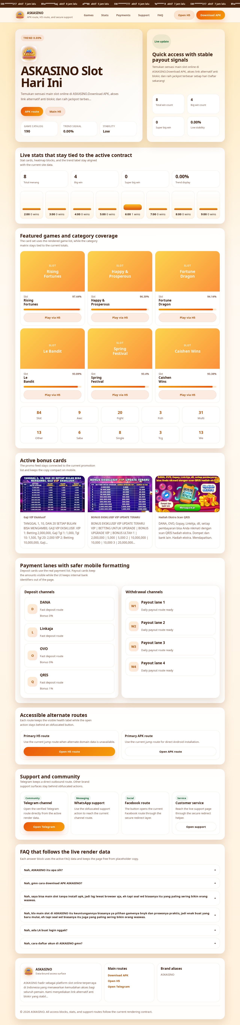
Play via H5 (52, 317)
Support (144, 15)
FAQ (160, 15)
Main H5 (55, 111)
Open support (196, 827)
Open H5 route (69, 751)
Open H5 (184, 15)
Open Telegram (44, 827)
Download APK (210, 15)
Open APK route (170, 751)
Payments (123, 15)
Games (88, 15)
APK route (32, 111)
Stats (104, 15)
